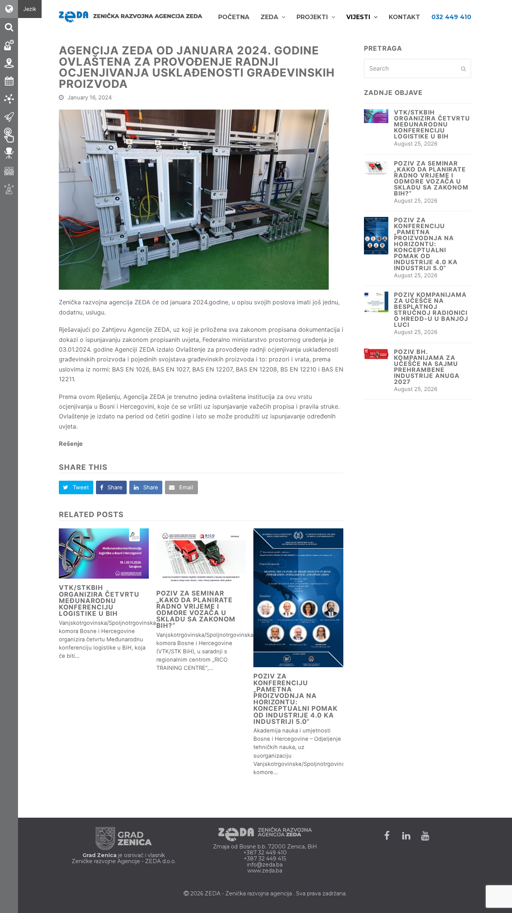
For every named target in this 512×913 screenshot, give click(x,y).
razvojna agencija (269, 893)
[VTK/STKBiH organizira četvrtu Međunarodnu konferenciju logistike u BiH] (104, 553)
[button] (76, 487)
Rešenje (71, 443)
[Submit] (463, 68)
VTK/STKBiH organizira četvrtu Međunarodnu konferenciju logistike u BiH (99, 600)
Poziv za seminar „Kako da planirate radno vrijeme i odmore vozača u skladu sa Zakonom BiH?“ (195, 609)
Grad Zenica (99, 855)
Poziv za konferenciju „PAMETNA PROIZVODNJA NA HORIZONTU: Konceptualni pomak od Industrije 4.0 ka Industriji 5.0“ (295, 698)
